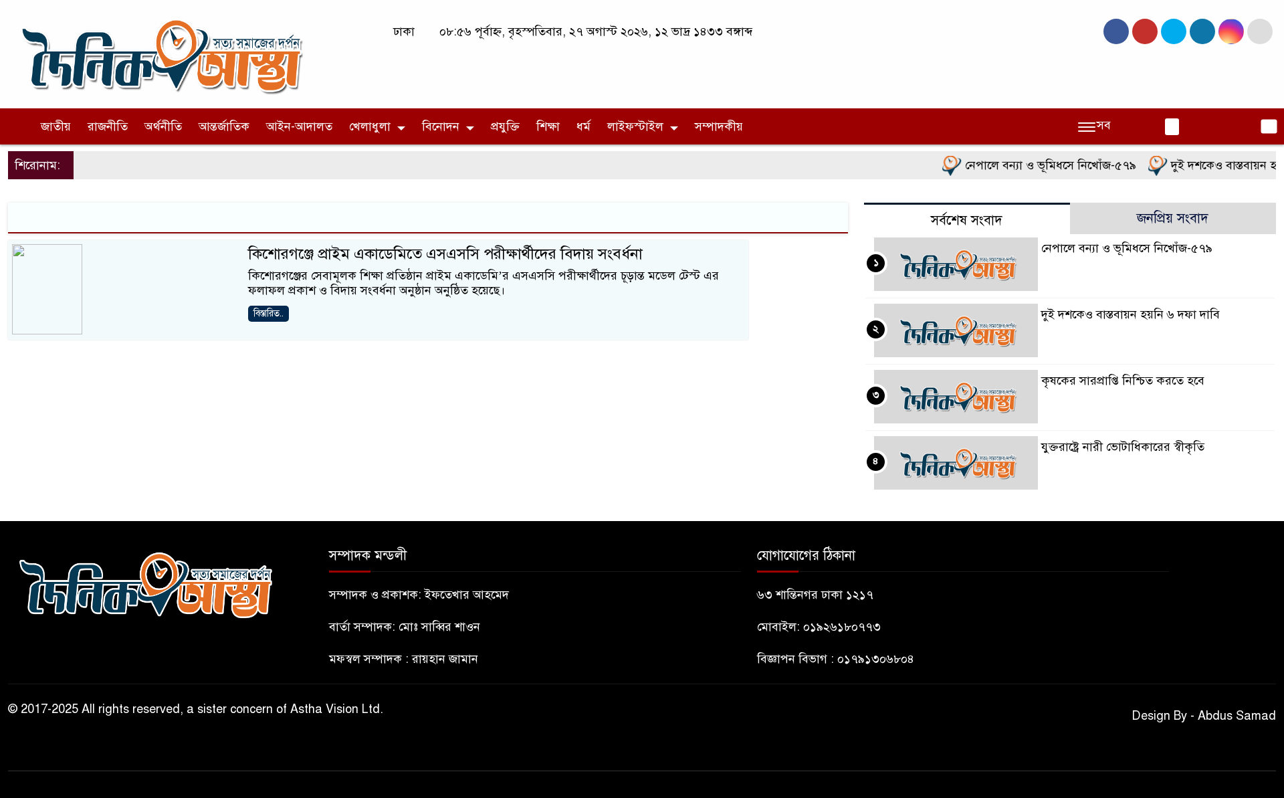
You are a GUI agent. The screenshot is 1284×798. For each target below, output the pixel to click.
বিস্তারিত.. (268, 313)
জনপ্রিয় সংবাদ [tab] (1172, 218)
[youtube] (1231, 31)
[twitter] (1145, 31)
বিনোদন (440, 126)
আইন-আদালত (299, 126)
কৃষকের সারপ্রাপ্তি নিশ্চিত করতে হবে (1122, 380)
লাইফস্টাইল (635, 126)
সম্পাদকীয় (719, 126)
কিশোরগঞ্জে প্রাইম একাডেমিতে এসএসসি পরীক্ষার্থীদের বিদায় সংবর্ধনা (445, 254)
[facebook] (1116, 31)
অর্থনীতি (163, 126)
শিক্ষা (548, 126)
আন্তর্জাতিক (224, 126)
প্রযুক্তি (505, 126)
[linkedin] (1202, 31)
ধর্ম (583, 126)
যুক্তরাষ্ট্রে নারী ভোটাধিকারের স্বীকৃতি (1122, 446)
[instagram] (1173, 31)
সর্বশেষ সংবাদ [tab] (966, 220)
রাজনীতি (108, 126)
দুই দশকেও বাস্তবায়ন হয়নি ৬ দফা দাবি (1130, 314)
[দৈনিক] (160, 53)
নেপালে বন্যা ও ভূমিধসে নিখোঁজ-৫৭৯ (1036, 165)
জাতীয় (56, 126)
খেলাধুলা (370, 126)
